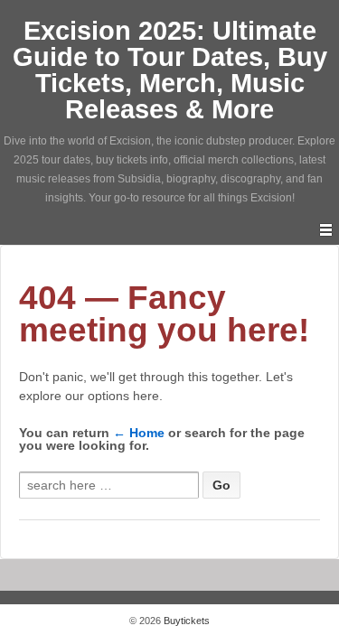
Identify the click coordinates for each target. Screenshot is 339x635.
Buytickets (185, 620)
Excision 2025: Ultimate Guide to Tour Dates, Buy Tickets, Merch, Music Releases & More (170, 70)
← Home (139, 432)
